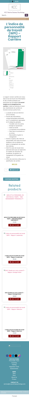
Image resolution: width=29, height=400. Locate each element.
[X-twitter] (16, 355)
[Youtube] (10, 355)
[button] (10, 1)
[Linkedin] (13, 355)
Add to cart (15, 170)
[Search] (26, 15)
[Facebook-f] (7, 355)
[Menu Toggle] (12, 1)
